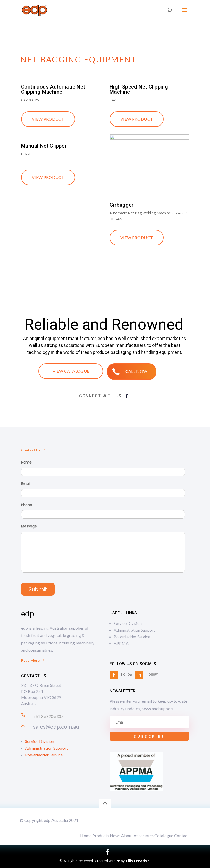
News (115, 835)
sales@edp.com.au (56, 726)
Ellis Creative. (138, 860)
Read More (30, 660)
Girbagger (122, 205)
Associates (144, 835)
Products (100, 835)
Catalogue (163, 835)
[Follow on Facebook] (127, 396)
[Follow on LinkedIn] (139, 675)
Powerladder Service (44, 754)
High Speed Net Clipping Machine (139, 89)
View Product (48, 119)
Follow (126, 674)
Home (85, 835)
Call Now (136, 371)
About (127, 835)
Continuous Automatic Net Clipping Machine (53, 89)
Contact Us (30, 450)
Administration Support (46, 748)
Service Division (39, 741)
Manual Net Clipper (44, 146)
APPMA (121, 643)
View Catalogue (70, 371)
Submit (38, 589)
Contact (181, 835)
